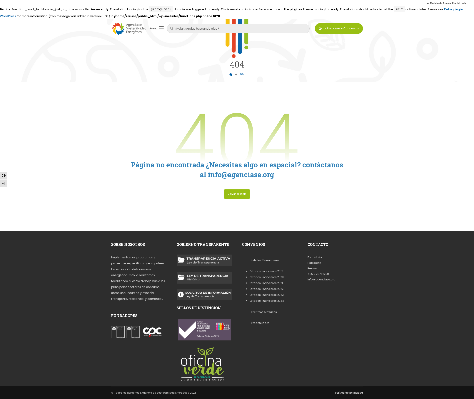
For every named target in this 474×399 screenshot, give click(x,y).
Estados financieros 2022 (266, 289)
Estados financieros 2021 (266, 283)
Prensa (312, 268)
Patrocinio (314, 263)
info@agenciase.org (321, 279)
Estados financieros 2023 (267, 295)
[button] (447, 3)
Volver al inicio (237, 194)
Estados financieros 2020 (267, 277)
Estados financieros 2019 (266, 271)
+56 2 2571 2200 (318, 274)
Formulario (315, 257)
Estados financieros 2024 (267, 301)
